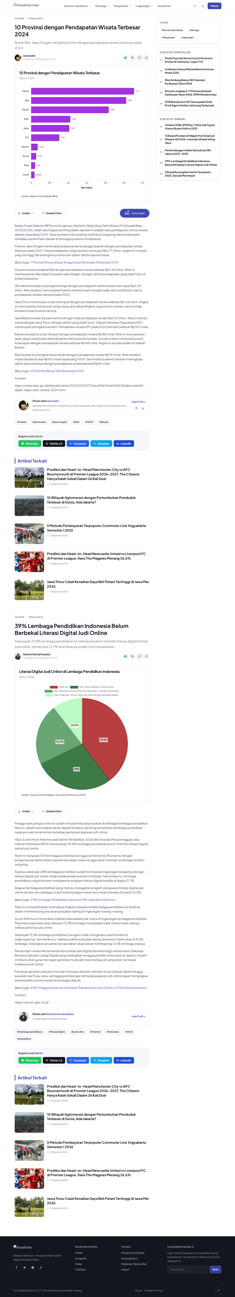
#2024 (89, 422)
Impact (125, 1269)
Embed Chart (54, 213)
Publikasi (80, 1269)
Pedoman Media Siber (134, 1263)
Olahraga (100, 6)
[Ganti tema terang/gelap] (203, 6)
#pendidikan (24, 1038)
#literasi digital (57, 1031)
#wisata (21, 422)
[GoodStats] (23, 1248)
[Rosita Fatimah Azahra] (24, 1016)
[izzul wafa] (24, 405)
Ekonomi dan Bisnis (76, 6)
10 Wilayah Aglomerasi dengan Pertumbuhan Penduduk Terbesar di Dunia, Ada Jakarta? (91, 499)
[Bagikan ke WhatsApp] (125, 58)
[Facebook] (16, 1267)
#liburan (104, 422)
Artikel (78, 1252)
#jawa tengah (59, 422)
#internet (95, 1031)
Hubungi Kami (129, 1258)
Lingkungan (143, 6)
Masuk (214, 5)
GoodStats (164, 6)
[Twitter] (25, 1267)
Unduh (26, 213)
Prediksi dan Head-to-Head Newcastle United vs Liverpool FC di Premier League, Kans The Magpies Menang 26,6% (96, 556)
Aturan (138, 1290)
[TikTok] (41, 1267)
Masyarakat (121, 6)
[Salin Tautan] (146, 58)
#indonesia (113, 1031)
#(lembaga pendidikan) (30, 1031)
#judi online (77, 1031)
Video (78, 1263)
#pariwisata (39, 422)
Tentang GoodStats (132, 1252)
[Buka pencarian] (194, 6)
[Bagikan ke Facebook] (139, 58)
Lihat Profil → (138, 401)
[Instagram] (136, 408)
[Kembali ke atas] (218, 1290)
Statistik (19, 18)
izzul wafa (53, 400)
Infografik (80, 1258)
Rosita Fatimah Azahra (60, 1014)
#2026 (129, 1031)
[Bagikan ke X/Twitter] (132, 58)
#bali (76, 422)
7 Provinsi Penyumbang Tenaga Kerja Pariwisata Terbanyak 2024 (74, 262)
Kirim (215, 1269)
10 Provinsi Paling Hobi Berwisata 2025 (57, 371)
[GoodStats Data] (26, 6)
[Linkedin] (142, 408)
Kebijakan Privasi (154, 1290)
